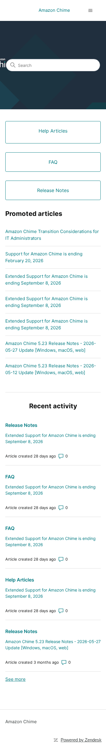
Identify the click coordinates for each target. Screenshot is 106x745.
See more (15, 679)
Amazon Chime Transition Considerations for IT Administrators (52, 235)
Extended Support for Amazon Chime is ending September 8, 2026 (46, 279)
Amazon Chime (21, 721)
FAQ (9, 477)
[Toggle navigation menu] (90, 10)
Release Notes (21, 425)
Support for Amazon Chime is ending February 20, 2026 (43, 257)
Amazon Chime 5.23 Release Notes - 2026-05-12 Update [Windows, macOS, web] (50, 369)
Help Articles (19, 580)
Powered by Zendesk (81, 739)
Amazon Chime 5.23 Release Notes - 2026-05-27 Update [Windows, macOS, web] (50, 347)
